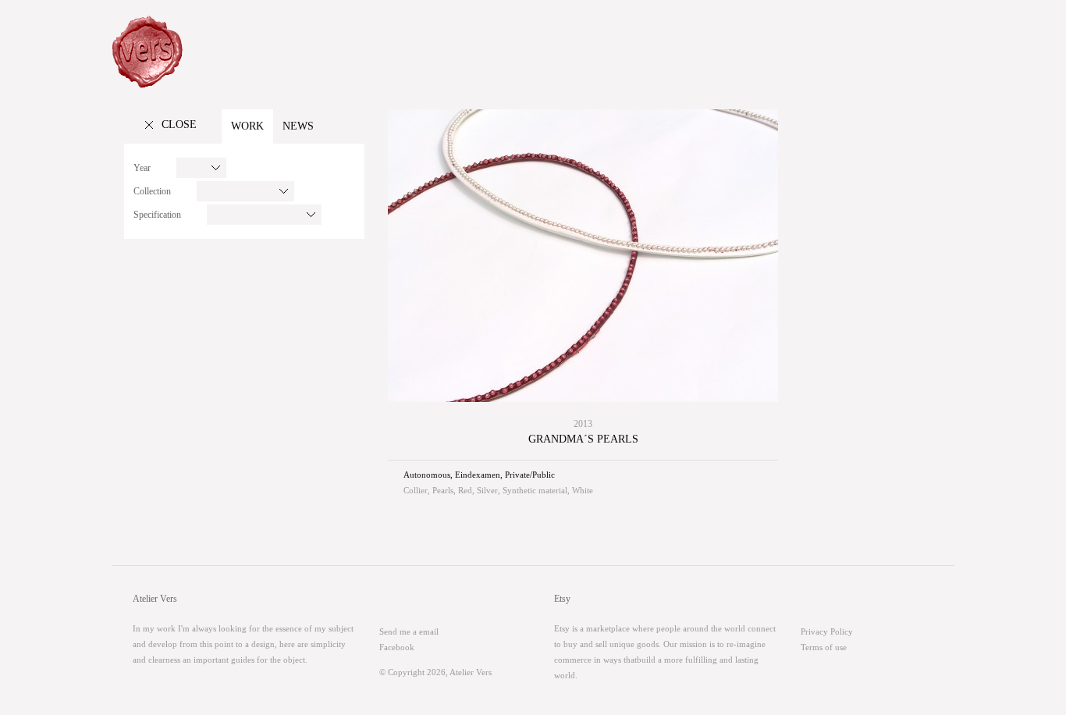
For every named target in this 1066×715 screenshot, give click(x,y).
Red (465, 490)
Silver (487, 490)
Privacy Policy (827, 631)
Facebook (396, 647)
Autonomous (426, 474)
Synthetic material (535, 490)
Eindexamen (477, 474)
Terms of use (824, 647)
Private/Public (530, 474)
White (582, 490)
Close (179, 124)
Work (247, 126)
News (298, 126)
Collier (415, 490)
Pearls (442, 490)
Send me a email (409, 631)
